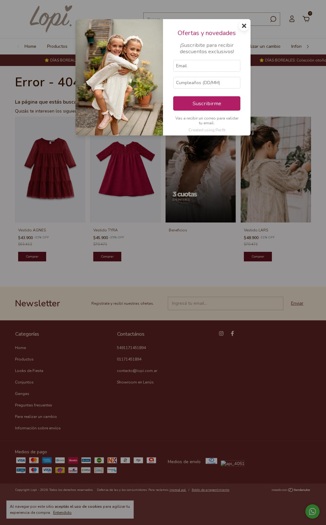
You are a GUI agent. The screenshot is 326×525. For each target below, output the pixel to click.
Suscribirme (207, 103)
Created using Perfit (206, 130)
